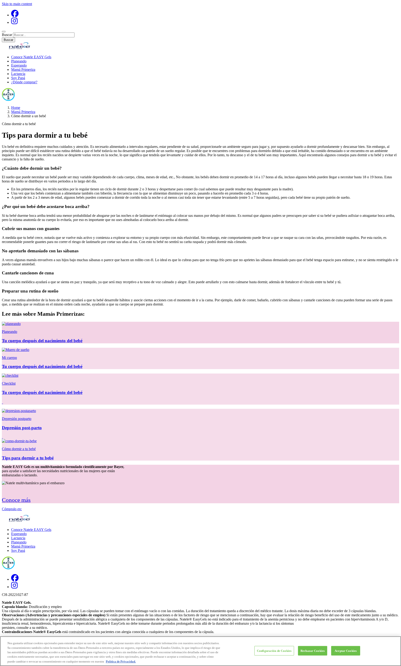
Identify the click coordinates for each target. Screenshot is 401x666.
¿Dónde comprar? (24, 82)
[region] (200, 651)
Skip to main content (17, 4)
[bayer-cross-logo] (8, 100)
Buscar (7, 35)
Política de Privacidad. (121, 661)
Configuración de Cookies (274, 651)
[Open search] (4, 31)
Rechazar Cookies (313, 651)
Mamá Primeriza (23, 69)
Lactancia (18, 74)
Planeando (18, 61)
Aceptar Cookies (346, 651)
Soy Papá (18, 78)
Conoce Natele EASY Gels (31, 57)
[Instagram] (14, 22)
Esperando (19, 65)
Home (15, 108)
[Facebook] (15, 15)
